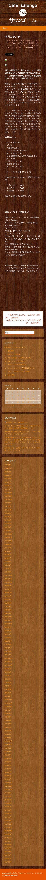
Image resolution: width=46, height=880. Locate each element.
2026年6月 (8, 472)
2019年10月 (8, 748)
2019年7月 (8, 758)
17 (18, 399)
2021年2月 (8, 693)
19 (28, 399)
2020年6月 (8, 720)
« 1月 (12, 405)
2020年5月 (8, 724)
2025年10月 (8, 499)
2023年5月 (8, 600)
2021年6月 (8, 679)
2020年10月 (8, 707)
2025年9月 (8, 503)
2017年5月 (8, 848)
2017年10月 (8, 831)
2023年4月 (8, 603)
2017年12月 (8, 824)
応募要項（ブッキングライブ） (15, 347)
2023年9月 (8, 586)
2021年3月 (8, 689)
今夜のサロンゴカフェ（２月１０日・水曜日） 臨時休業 (23, 321)
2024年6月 (8, 555)
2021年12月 (8, 658)
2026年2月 (8, 486)
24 (18, 402)
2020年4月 (8, 727)
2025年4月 (8, 520)
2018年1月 (8, 821)
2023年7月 (8, 593)
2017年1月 (8, 862)
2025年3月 (8, 524)
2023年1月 (8, 613)
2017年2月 (8, 859)
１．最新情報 (27, 41)
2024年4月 (8, 562)
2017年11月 (8, 827)
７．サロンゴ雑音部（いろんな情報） (17, 372)
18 (23, 399)
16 (12, 399)
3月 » (33, 405)
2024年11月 (8, 537)
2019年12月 (8, 741)
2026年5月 (8, 475)
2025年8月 (8, 506)
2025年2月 (8, 527)
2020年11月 (8, 703)
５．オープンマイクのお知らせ (15, 365)
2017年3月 (8, 855)
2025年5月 (8, 517)
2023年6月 (8, 596)
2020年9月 (8, 710)
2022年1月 (8, 655)
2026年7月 (8, 468)
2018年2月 (8, 817)
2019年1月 (8, 779)
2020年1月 (8, 738)
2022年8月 (8, 631)
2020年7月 (8, 717)
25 (23, 402)
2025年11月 (8, 496)
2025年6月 (8, 513)
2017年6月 (8, 845)
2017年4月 (8, 852)
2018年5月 (8, 807)
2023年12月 (8, 575)
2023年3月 (8, 606)
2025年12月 (8, 493)
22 (7, 402)
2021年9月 (8, 669)
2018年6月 (8, 803)
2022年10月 (8, 624)
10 (18, 395)
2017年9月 (8, 834)
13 (33, 395)
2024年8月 (8, 548)
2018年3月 (8, 814)
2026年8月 (8, 465)
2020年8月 (8, 713)
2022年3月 (8, 648)
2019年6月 (8, 762)
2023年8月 (8, 589)
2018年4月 (8, 810)
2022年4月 (8, 644)
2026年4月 (8, 479)
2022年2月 (8, 651)
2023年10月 (8, 582)
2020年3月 (8, 731)
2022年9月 (8, 627)
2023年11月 (8, 579)
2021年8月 (8, 672)
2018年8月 (8, 796)
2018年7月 (8, 800)
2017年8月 (8, 838)
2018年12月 (8, 783)
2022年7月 (8, 634)
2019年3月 (8, 772)
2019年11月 (8, 745)
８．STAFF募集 (9, 375)
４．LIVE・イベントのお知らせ (15, 361)
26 (28, 402)
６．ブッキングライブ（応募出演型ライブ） (20, 368)
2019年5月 (8, 765)
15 (7, 399)
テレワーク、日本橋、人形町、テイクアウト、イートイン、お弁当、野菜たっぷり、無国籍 (23, 45)
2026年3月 (8, 482)
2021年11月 (8, 662)
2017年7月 (8, 841)
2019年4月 (8, 769)
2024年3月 (8, 565)
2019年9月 (8, 751)
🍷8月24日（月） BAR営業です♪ (16, 422)
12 (28, 395)
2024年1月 (8, 572)
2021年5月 (8, 682)
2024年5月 (8, 558)
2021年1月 (8, 696)
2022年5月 (8, 641)
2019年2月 (8, 776)
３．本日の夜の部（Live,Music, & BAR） (18, 358)
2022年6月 (8, 638)
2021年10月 (8, 665)
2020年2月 (8, 734)
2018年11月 (8, 786)
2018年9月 (8, 793)
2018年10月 (8, 789)
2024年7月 (8, 551)
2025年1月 (8, 530)
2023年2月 (8, 610)
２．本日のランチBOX (12, 354)
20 (33, 399)
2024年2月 (8, 568)
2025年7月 (8, 510)
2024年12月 (8, 534)
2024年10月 (8, 541)
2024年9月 (8, 544)
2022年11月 (8, 620)
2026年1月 (8, 489)
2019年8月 (8, 755)
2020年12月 (8, 700)
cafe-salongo (29, 48)
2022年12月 (8, 617)
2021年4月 (8, 686)
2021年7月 (8, 676)
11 (23, 395)
